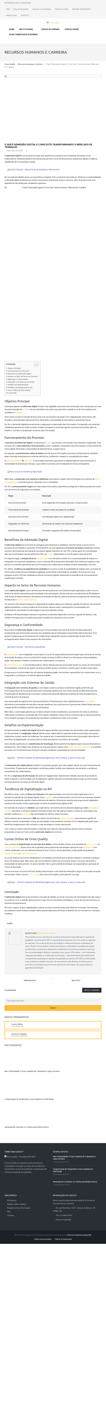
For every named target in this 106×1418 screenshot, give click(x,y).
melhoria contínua (28, 853)
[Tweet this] (18, 923)
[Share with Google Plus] (22, 923)
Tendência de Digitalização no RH (20, 387)
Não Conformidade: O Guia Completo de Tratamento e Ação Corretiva (32, 1245)
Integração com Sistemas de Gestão (21, 382)
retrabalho (89, 701)
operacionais (42, 558)
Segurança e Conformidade (18, 379)
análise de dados (67, 818)
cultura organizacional (26, 600)
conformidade (12, 654)
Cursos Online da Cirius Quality (19, 390)
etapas (48, 443)
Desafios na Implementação (18, 385)
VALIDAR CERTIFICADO (81, 9)
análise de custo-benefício (79, 747)
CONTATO (25, 15)
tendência (48, 797)
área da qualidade (12, 847)
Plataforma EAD (61, 9)
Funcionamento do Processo (18, 371)
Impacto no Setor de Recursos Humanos (23, 376)
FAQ (8, 9)
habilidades (88, 847)
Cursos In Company (19, 1034)
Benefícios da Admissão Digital (19, 374)
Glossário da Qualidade (41, 9)
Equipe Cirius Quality (46, 933)
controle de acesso (14, 665)
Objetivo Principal (14, 368)
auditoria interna (12, 853)
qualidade (26, 814)
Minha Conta (11, 15)
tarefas (25, 409)
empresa (18, 412)
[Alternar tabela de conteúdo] (35, 365)
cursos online (92, 844)
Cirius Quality (34, 874)
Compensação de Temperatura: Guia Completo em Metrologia (29, 1273)
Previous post (30, 980)
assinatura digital (13, 461)
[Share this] (15, 923)
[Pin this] (26, 923)
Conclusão (13, 393)
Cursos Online (17, 1024)
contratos (28, 461)
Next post (76, 980)
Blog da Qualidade (21, 9)
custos (50, 554)
